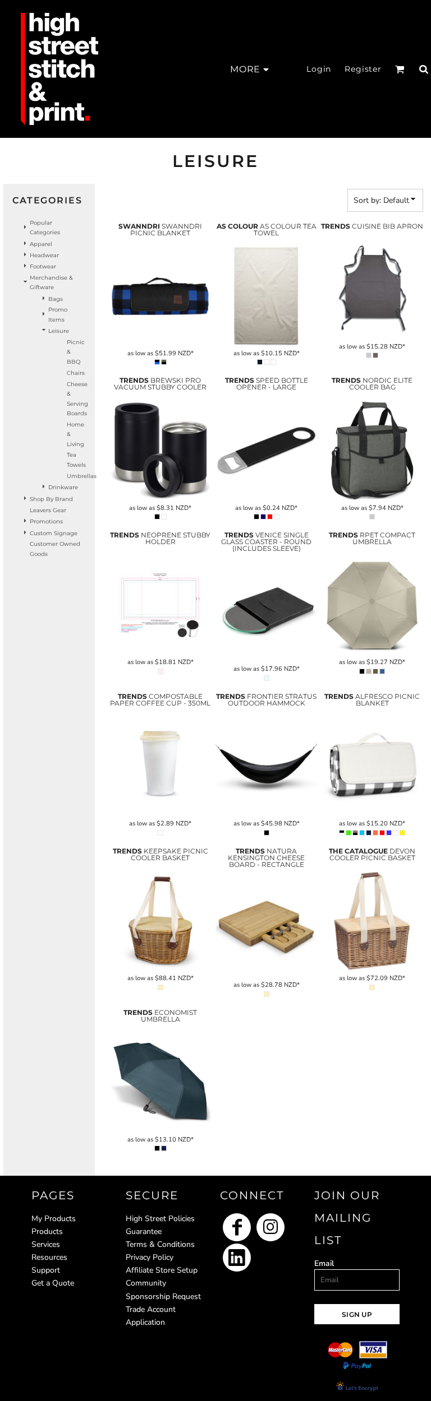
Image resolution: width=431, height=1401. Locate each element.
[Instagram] (270, 1227)
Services (45, 1244)
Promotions (46, 521)
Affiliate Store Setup (162, 1270)
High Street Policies (160, 1218)
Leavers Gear (48, 510)
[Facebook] (237, 1227)
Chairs (76, 373)
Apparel (41, 244)
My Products (53, 1218)
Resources (49, 1257)
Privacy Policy (149, 1257)
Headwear (44, 255)
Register (363, 69)
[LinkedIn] (237, 1258)
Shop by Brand (51, 499)
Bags (55, 299)
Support (45, 1270)
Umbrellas (82, 476)
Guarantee (144, 1231)
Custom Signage (53, 533)
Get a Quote (52, 1283)
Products (47, 1231)
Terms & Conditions (160, 1244)
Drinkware (63, 487)
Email (324, 1263)
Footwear (43, 266)
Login (318, 69)
